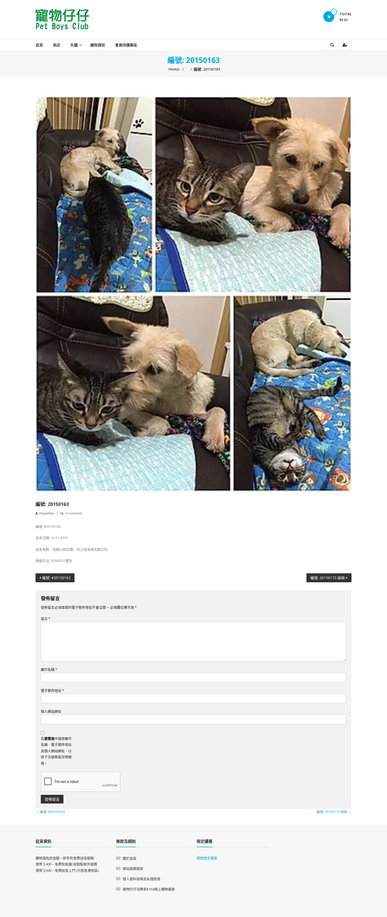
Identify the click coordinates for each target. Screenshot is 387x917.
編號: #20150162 (56, 577)
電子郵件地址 (52, 690)
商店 (56, 44)
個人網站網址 (51, 711)
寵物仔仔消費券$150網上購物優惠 (149, 889)
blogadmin (46, 513)
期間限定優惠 (207, 858)
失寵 (74, 44)
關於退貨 (129, 858)
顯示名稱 (49, 669)
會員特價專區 (126, 44)
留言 (45, 618)
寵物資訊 (97, 44)
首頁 (39, 44)
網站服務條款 (133, 868)
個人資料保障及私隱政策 (141, 878)
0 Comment (73, 513)
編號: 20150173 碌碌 (327, 577)
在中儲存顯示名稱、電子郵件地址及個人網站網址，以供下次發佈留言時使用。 (56, 751)
